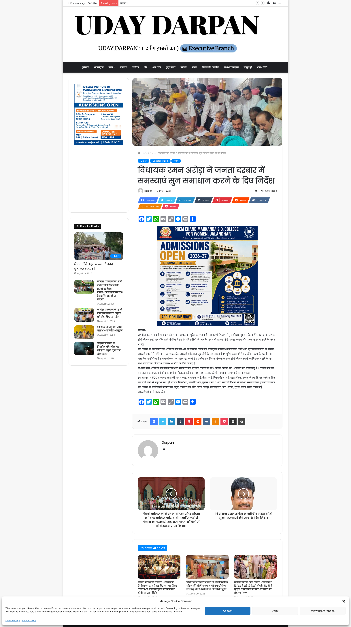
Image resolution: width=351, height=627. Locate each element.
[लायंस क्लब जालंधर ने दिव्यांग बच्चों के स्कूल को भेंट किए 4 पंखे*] (84, 315)
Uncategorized (160, 160)
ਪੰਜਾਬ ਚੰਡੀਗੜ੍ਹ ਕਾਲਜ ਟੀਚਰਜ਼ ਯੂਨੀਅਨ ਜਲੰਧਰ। (93, 266)
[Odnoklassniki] (215, 421)
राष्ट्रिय (135, 67)
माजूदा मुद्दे (248, 67)
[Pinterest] (189, 421)
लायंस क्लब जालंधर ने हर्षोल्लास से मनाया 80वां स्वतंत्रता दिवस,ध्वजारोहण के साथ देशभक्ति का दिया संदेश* (110, 290)
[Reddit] (197, 421)
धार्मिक (194, 67)
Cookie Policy (12, 620)
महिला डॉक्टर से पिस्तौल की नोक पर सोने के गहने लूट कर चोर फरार (108, 348)
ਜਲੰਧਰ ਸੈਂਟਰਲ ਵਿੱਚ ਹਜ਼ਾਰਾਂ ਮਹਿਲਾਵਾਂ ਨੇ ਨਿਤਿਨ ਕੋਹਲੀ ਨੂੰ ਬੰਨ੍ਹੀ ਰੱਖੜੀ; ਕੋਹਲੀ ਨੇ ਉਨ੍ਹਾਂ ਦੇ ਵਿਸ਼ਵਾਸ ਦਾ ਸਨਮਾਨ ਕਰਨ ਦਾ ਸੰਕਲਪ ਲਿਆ (253, 587)
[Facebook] (154, 421)
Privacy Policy (29, 620)
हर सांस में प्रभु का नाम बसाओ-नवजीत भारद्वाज (109, 329)
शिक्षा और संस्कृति (231, 67)
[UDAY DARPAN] (175, 34)
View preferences (323, 611)
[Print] (241, 421)
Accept (228, 611)
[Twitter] (162, 421)
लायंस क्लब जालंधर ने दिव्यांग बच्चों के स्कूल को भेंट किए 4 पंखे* (109, 313)
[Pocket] (224, 421)
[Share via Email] (233, 421)
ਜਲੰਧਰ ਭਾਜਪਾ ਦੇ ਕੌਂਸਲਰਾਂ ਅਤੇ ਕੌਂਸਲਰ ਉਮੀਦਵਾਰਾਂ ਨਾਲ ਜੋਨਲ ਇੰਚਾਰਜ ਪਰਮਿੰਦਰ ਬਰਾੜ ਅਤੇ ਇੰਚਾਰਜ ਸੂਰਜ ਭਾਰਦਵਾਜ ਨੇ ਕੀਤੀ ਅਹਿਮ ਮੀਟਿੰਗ (183, 3)
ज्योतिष (183, 67)
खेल (145, 67)
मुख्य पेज (85, 67)
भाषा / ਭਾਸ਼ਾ (262, 67)
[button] (344, 601)
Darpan (148, 190)
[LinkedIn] (171, 421)
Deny (275, 611)
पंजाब (111, 67)
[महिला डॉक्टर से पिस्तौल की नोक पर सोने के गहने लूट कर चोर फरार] (84, 348)
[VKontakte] (206, 421)
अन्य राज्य (156, 67)
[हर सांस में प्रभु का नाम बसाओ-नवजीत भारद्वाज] (84, 332)
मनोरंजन (123, 67)
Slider (153, 153)
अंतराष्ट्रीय (98, 67)
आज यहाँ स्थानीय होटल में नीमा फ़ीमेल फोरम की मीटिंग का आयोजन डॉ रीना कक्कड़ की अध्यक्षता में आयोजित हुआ (207, 585)
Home (144, 153)
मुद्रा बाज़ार (171, 67)
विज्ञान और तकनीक (210, 67)
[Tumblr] (180, 421)
